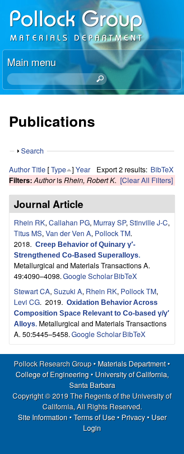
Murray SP (109, 222)
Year (82, 169)
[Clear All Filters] (146, 180)
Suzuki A (68, 291)
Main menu (31, 61)
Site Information (42, 417)
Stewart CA (32, 291)
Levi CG (27, 302)
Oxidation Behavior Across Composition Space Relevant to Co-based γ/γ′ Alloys (91, 313)
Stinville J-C (149, 222)
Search (32, 151)
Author (19, 169)
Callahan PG (69, 222)
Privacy (133, 417)
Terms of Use (94, 417)
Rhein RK (29, 222)
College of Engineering (52, 374)
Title (39, 169)
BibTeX (162, 169)
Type (58, 169)
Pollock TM (112, 233)
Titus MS (28, 233)
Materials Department (132, 363)
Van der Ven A (68, 233)
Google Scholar (88, 276)
